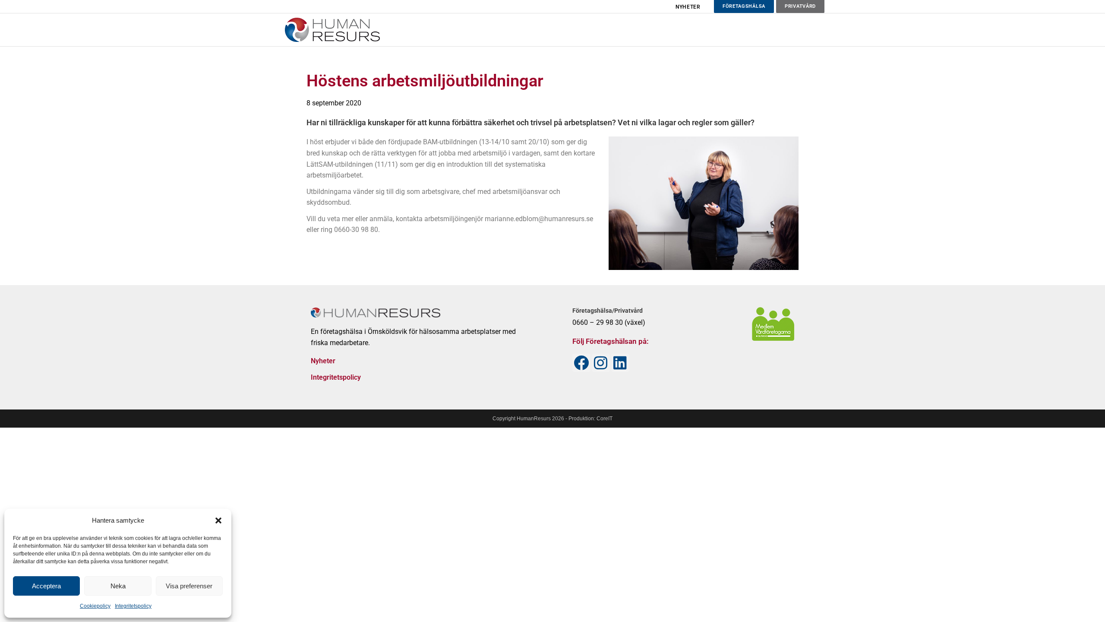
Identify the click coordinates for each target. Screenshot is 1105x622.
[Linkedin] (620, 363)
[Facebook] (581, 363)
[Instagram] (601, 363)
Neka (118, 586)
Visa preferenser (189, 586)
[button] (218, 520)
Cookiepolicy (95, 606)
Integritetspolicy (133, 606)
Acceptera (46, 586)
